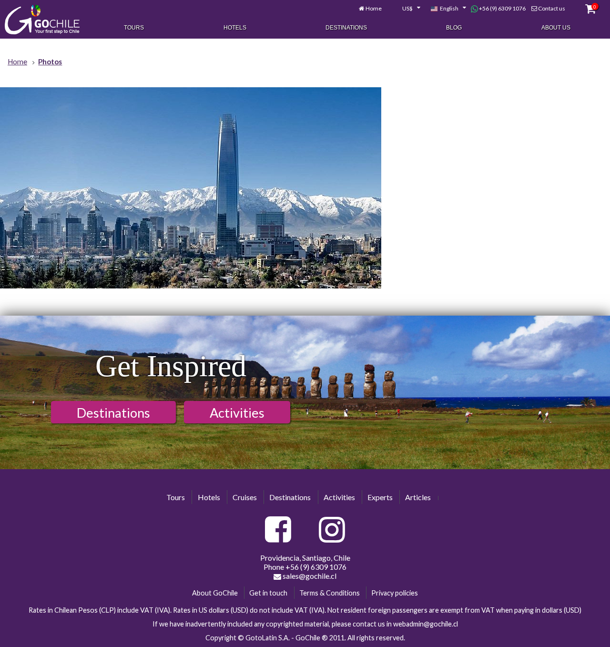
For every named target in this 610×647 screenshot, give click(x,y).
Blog (454, 27)
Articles (418, 497)
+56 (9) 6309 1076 (502, 8)
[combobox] (406, 8)
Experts (380, 497)
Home (374, 8)
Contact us (551, 8)
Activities (237, 413)
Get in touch (268, 593)
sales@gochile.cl (308, 575)
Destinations (346, 27)
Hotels (235, 27)
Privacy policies (394, 593)
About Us (555, 27)
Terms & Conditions (329, 593)
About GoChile (215, 593)
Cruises (245, 497)
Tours (134, 27)
